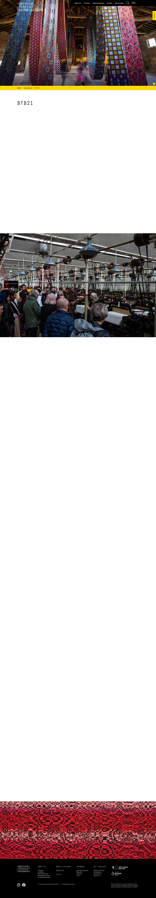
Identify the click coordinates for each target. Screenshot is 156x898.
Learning (80, 866)
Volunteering (97, 872)
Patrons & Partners (43, 874)
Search (127, 2)
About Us (78, 3)
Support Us (97, 875)
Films (77, 875)
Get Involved (119, 3)
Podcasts (79, 874)
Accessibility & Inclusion (44, 877)
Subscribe (75, 841)
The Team (40, 870)
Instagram (18, 885)
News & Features (98, 3)
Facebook (23, 885)
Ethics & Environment (44, 875)
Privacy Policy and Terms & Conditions (48, 884)
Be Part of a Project (99, 870)
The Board (41, 872)
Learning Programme (82, 870)
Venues (109, 3)
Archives (87, 3)
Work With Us (97, 874)
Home (19, 88)
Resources (79, 872)
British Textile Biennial (25, 7)
